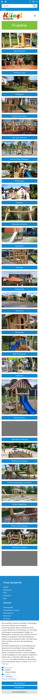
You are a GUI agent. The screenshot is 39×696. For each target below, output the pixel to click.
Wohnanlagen (19, 181)
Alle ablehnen (19, 687)
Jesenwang (19, 311)
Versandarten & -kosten (11, 610)
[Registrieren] (6, 1)
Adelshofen (19, 376)
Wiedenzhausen (19, 418)
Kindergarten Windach (19, 547)
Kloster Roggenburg (19, 504)
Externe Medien (10, 672)
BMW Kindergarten (19, 354)
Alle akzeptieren (19, 683)
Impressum (7, 595)
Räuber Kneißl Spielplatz (19, 526)
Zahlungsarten (8, 607)
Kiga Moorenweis (19, 51)
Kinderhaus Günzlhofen (19, 461)
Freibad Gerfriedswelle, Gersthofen (19, 482)
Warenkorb (7, 616)
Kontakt (5, 587)
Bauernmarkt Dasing (19, 116)
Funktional (8, 676)
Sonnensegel (19, 289)
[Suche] (34, 6)
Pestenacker (19, 332)
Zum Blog (3, 9)
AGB (4, 593)
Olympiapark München (19, 224)
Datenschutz (7, 590)
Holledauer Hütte (19, 73)
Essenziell (8, 667)
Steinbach (19, 202)
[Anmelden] (2, 1)
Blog (4, 598)
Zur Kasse (6, 618)
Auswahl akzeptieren (19, 692)
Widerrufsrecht (8, 613)
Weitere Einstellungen (9, 679)
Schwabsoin (19, 94)
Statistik (7, 670)
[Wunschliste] (30, 1)
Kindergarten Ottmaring (19, 439)
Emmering (19, 267)
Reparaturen (19, 246)
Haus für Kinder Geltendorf (19, 159)
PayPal (7, 674)
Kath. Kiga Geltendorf (19, 137)
